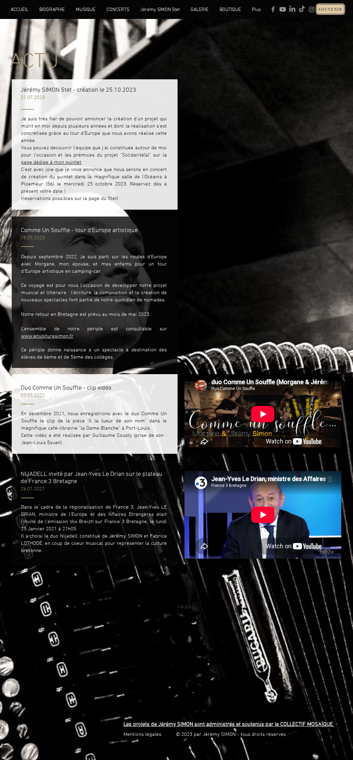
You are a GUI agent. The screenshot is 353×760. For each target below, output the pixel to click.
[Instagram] (311, 9)
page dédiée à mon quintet (51, 162)
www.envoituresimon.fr (47, 336)
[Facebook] (273, 9)
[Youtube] (282, 9)
